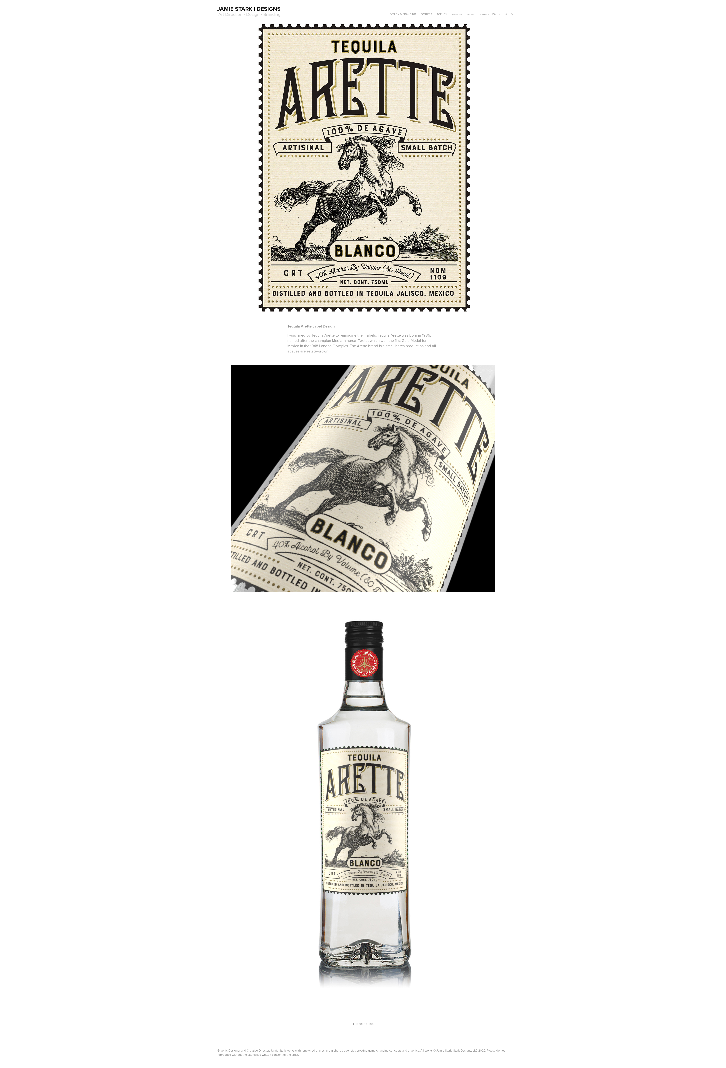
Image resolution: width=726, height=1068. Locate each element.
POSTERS (426, 14)
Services (457, 14)
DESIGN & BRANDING (403, 14)
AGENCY (442, 14)
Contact (484, 14)
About (470, 14)
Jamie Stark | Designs (249, 9)
